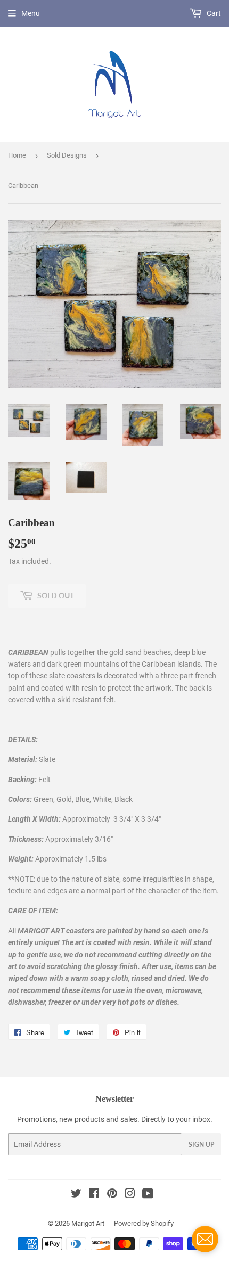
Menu (30, 13)
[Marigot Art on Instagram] (130, 1195)
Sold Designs (67, 155)
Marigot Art (87, 1223)
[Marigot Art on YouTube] (147, 1195)
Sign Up (201, 1145)
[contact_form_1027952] (205, 1239)
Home (17, 155)
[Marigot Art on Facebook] (94, 1195)
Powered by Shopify (144, 1223)
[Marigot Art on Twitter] (76, 1195)
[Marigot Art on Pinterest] (112, 1195)
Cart (213, 13)
